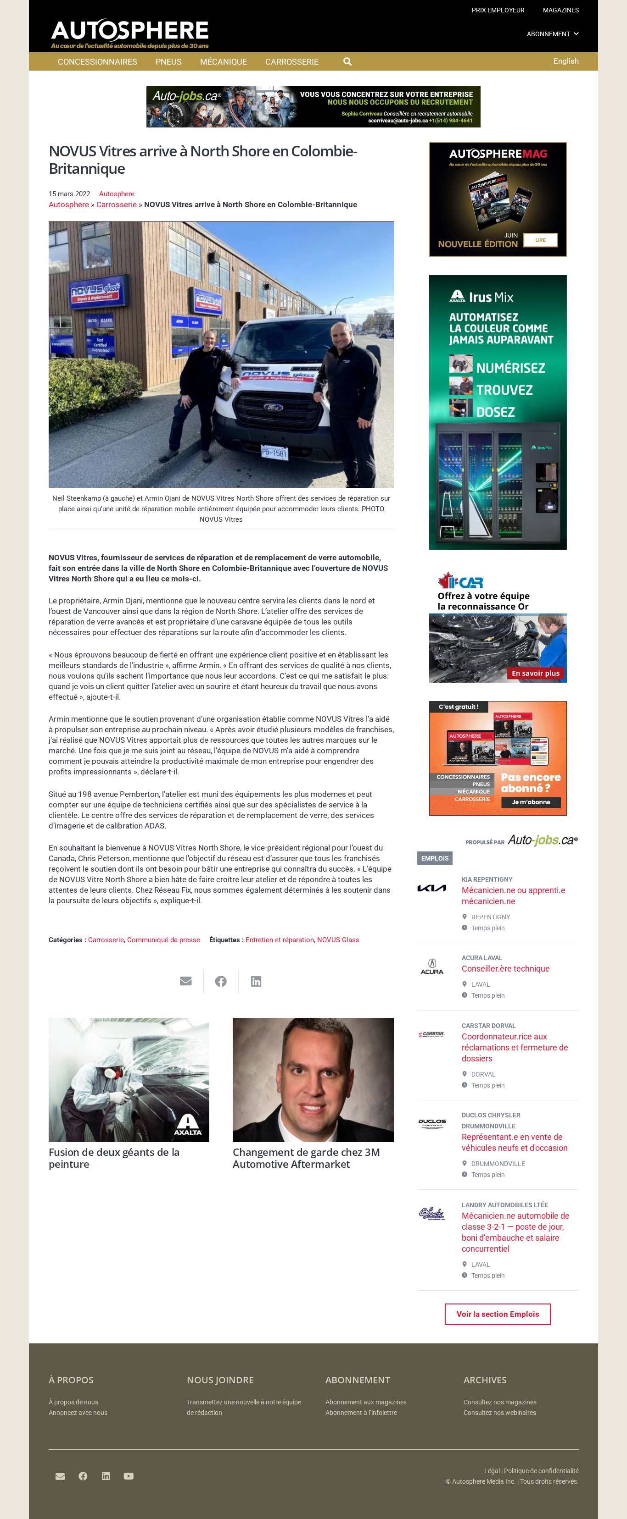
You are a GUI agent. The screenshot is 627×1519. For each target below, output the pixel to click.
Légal (492, 1471)
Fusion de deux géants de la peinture (114, 1158)
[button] (576, 34)
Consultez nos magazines (500, 1402)
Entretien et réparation (280, 940)
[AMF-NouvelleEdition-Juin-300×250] (498, 254)
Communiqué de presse (163, 940)
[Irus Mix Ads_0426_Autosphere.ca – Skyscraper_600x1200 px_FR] (498, 547)
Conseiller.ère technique (506, 968)
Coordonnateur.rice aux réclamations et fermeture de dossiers (515, 1047)
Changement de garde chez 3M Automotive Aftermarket (306, 1158)
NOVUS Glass (338, 940)
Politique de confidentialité (541, 1471)
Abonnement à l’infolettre (361, 1413)
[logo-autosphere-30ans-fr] (130, 34)
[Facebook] (83, 1476)
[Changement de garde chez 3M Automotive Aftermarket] (313, 1080)
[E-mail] (60, 1476)
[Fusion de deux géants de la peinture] (129, 1080)
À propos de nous (73, 1402)
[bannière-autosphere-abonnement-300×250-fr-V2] (498, 812)
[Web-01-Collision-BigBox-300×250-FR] (498, 680)
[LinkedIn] (106, 1476)
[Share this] (221, 981)
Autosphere (116, 194)
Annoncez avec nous (78, 1413)
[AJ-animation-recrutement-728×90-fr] (313, 124)
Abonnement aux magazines (366, 1402)
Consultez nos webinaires (500, 1413)
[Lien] (497, 842)
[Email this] (186, 981)
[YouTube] (129, 1476)
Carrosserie (116, 204)
